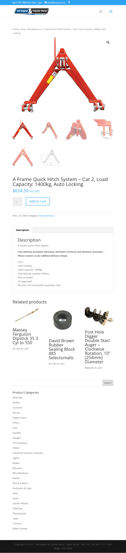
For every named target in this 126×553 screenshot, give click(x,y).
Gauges (17, 437)
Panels (16, 478)
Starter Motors (21, 503)
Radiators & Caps (22, 488)
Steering (17, 508)
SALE (15, 493)
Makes (16, 463)
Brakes (16, 402)
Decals (16, 412)
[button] (108, 42)
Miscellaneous (34, 29)
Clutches (17, 407)
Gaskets (17, 432)
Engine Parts (19, 417)
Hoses (16, 447)
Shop (23, 29)
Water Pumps (20, 528)
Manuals (17, 468)
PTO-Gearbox (20, 442)
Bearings (17, 397)
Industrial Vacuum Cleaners (28, 452)
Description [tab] (22, 230)
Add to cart (37, 201)
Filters (16, 422)
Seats (16, 498)
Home (16, 29)
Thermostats (19, 513)
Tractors (17, 523)
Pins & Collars (20, 483)
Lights (16, 458)
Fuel (15, 427)
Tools (15, 518)
